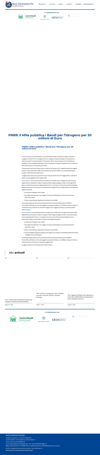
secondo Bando (27, 212)
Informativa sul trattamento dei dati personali (19, 450)
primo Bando (26, 180)
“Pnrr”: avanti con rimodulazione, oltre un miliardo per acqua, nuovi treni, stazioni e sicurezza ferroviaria (50, 295)
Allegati (28, 209)
